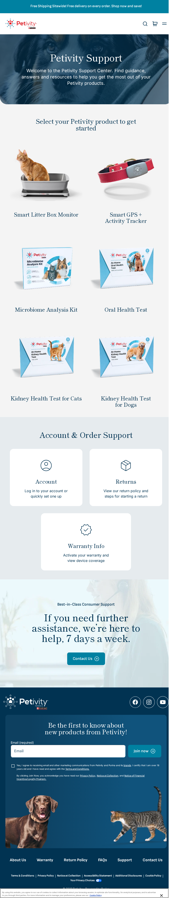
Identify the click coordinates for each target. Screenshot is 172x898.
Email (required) (22, 742)
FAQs (100, 860)
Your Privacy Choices (81, 880)
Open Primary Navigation (161, 23)
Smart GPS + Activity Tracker (123, 216)
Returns (123, 476)
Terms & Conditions (20, 875)
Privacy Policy (87, 775)
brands (127, 765)
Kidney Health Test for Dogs (123, 396)
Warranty (43, 860)
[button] (141, 23)
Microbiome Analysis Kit (45, 306)
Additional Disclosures (127, 875)
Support (123, 860)
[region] (84, 893)
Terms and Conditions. (80, 769)
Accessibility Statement (96, 875)
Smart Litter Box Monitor (45, 213)
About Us (16, 860)
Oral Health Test (123, 306)
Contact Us (151, 860)
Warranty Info (84, 541)
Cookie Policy (151, 875)
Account (45, 476)
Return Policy (74, 860)
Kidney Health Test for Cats (45, 396)
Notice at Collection (107, 775)
